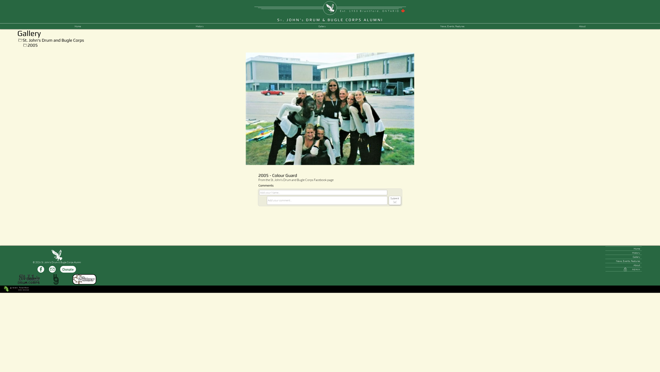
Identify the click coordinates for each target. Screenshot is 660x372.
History (636, 252)
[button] (452, 26)
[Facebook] (40, 269)
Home (637, 248)
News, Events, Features (628, 261)
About (637, 265)
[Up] (20, 40)
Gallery (636, 256)
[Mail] (52, 269)
